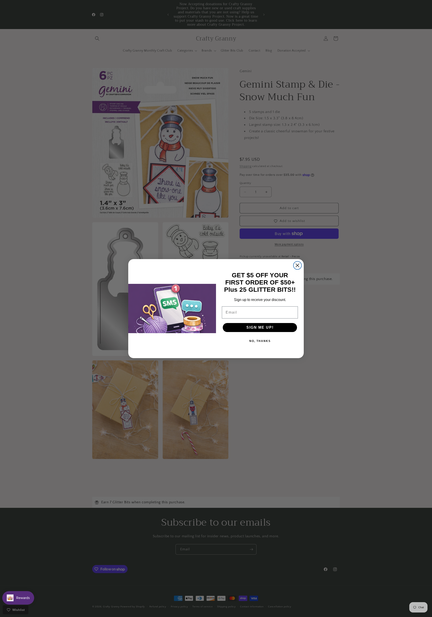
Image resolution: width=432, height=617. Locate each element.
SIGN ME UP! (260, 327)
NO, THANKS (260, 341)
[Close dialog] (297, 265)
